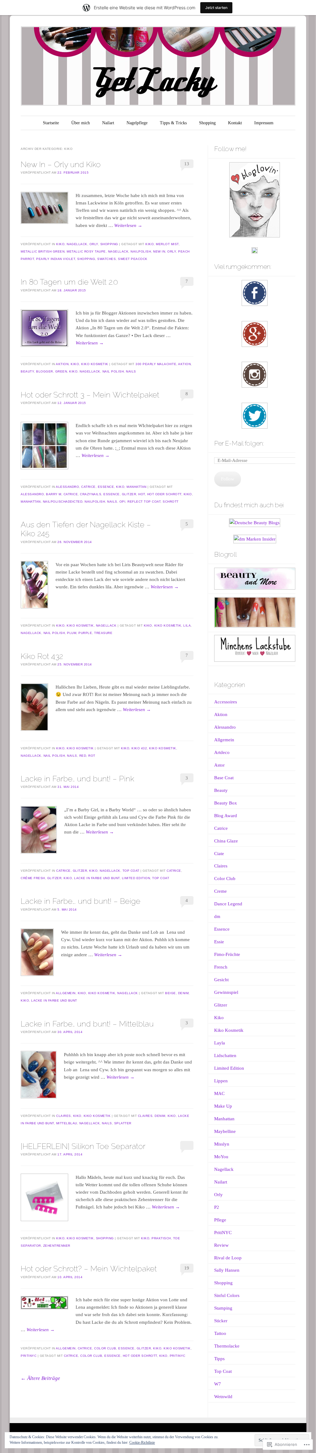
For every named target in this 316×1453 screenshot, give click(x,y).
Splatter (122, 1123)
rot (91, 755)
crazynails (90, 494)
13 (186, 163)
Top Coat (131, 870)
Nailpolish (141, 251)
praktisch (161, 1238)
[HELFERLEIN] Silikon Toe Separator (83, 1146)
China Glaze (226, 840)
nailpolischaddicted (63, 501)
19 (186, 1268)
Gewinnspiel (226, 992)
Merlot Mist (167, 244)
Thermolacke (226, 1346)
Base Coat (224, 777)
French (220, 967)
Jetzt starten (216, 7)
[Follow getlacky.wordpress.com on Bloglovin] (254, 235)
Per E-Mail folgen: (239, 443)
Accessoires (225, 701)
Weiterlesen (128, 225)
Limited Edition (136, 878)
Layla (219, 1042)
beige (170, 993)
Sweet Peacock (133, 259)
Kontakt (235, 123)
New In (159, 251)
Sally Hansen (226, 1270)
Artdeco (222, 752)
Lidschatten (225, 1055)
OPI (122, 501)
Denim (183, 993)
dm (217, 916)
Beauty (27, 371)
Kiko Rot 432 (42, 656)
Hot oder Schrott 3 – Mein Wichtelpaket (90, 394)
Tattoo (220, 1333)
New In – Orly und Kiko (61, 164)
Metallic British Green (42, 251)
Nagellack (77, 244)
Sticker (220, 1320)
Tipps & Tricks (173, 123)
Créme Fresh (33, 878)
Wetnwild (223, 1396)
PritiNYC (28, 1355)
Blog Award (225, 815)
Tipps (219, 1358)
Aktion (62, 364)
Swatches (106, 259)
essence (111, 494)
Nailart (108, 123)
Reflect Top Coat (143, 501)
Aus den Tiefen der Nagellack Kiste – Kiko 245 (86, 529)
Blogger (44, 371)
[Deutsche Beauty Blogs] (254, 522)
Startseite (51, 123)
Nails (131, 371)
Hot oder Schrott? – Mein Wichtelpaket (89, 1268)
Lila (187, 625)
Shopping (207, 123)
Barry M (53, 494)
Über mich (80, 123)
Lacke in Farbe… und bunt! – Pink (77, 778)
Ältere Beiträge (40, 1378)
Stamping (223, 1308)
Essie (219, 941)
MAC (219, 1093)
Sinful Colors (226, 1295)
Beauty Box (225, 803)
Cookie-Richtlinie (142, 1442)
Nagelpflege (137, 123)
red (82, 755)
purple (85, 633)
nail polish (113, 371)
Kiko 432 (139, 748)
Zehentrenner (56, 1245)
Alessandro (67, 486)
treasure (103, 633)
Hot (141, 494)
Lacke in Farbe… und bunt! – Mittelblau (87, 1023)
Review (221, 1245)
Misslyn (221, 1144)
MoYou (221, 1156)
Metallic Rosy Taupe (86, 251)
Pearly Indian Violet (55, 259)
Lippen (221, 1080)
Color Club (105, 1348)
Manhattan (137, 486)
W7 (217, 1383)
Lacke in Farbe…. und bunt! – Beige (80, 901)
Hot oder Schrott (164, 494)
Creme (220, 891)
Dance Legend (228, 903)
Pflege (220, 1219)
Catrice (88, 486)
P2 (216, 1207)
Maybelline (225, 1131)
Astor (219, 765)
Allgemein (66, 993)
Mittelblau (66, 1123)
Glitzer (129, 494)
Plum (71, 633)
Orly (93, 244)
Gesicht (221, 979)
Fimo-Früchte (227, 954)
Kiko (60, 244)
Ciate (219, 853)
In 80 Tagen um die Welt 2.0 (69, 281)
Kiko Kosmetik (94, 364)
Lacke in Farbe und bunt (97, 878)
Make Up (223, 1106)
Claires (63, 1116)
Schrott (171, 501)
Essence (106, 486)
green (61, 371)
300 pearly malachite (155, 364)
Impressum (263, 123)
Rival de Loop (228, 1257)
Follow (227, 478)
